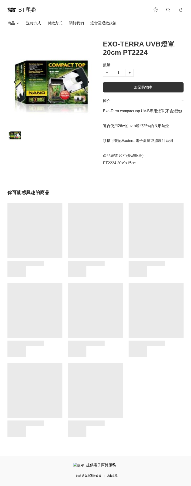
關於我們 (76, 23)
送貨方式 (33, 23)
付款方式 (55, 23)
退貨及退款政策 (103, 23)
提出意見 (112, 475)
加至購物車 (143, 87)
